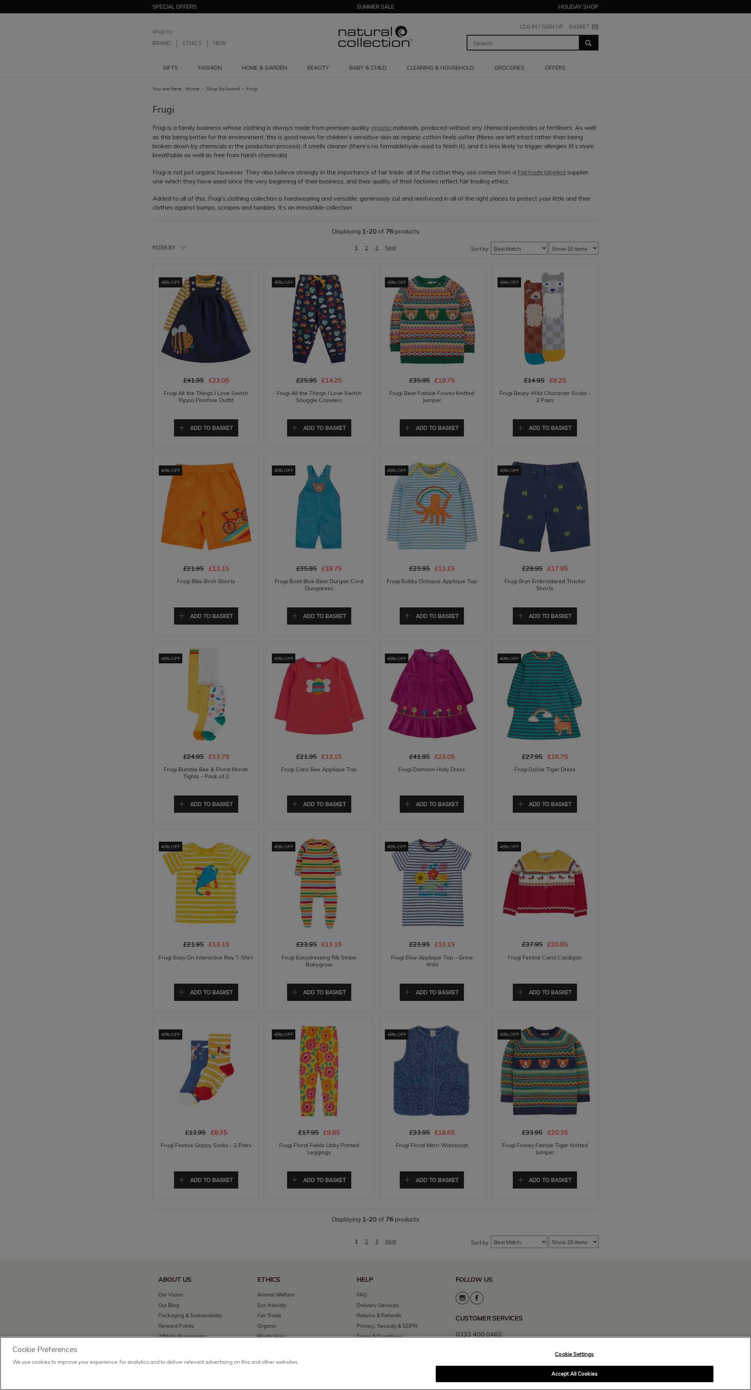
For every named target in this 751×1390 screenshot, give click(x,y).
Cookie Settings (574, 1354)
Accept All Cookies (575, 1373)
